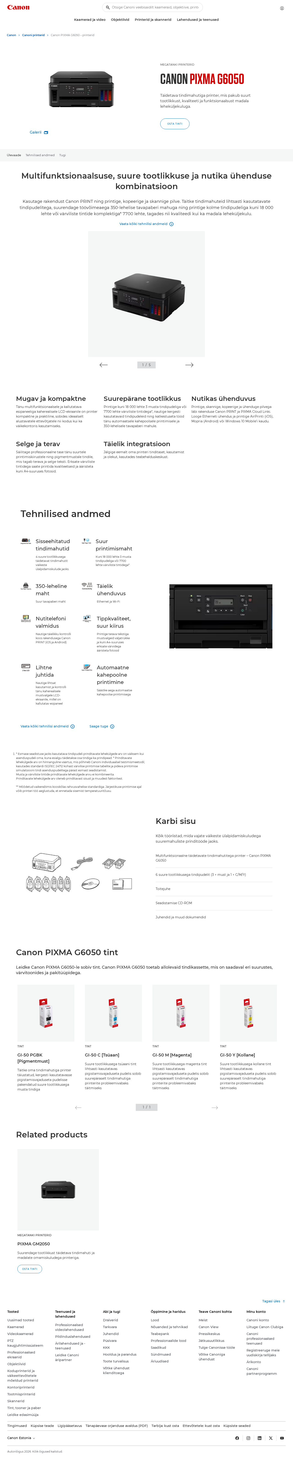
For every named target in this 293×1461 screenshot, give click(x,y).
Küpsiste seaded (237, 1426)
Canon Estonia (19, 1438)
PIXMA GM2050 (33, 1244)
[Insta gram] (248, 1438)
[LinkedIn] (259, 1438)
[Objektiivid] (131, 19)
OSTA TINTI (174, 123)
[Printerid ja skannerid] (173, 19)
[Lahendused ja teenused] (220, 19)
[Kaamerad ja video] (107, 19)
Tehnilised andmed (40, 155)
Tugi (62, 155)
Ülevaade (14, 155)
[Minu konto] (282, 8)
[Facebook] (237, 1438)
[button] (104, 365)
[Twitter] (271, 1438)
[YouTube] (282, 1438)
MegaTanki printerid (177, 64)
